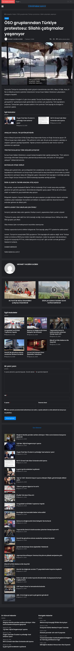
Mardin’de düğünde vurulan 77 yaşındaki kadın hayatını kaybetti (39, 569)
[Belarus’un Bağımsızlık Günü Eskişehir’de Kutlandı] (37, 323)
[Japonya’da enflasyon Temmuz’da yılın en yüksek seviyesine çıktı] (9, 558)
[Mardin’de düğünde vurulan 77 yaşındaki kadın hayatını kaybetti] (9, 572)
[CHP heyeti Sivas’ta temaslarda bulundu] (9, 589)
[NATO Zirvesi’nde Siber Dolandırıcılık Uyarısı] (43, 120)
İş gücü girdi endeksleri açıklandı (28, 469)
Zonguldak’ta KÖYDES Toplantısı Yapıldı (12, 331)
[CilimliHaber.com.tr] (37, 6)
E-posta (7, 402)
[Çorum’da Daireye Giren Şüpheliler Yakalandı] (37, 345)
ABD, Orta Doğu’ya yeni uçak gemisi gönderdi (32, 595)
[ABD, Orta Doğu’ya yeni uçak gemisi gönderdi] (9, 597)
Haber (14, 14)
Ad (5, 395)
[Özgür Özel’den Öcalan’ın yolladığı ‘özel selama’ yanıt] (10, 120)
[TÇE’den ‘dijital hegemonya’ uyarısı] (9, 446)
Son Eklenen (37, 428)
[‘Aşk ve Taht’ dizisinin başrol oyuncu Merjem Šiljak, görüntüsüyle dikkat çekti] (9, 480)
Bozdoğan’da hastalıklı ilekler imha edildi (30, 512)
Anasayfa (8, 14)
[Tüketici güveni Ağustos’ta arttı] (9, 489)
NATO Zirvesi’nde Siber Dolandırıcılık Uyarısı (31, 461)
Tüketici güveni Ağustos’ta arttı (27, 487)
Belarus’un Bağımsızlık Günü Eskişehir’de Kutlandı (37, 331)
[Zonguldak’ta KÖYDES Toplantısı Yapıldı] (14, 323)
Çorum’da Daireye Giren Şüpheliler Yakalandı (35, 353)
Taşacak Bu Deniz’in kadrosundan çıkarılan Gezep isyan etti (58, 332)
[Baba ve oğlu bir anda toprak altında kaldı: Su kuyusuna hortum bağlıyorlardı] (9, 580)
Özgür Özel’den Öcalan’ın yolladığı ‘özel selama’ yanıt (31, 1)
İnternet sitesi (42, 402)
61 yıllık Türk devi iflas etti (25, 495)
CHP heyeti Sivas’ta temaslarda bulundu (30, 586)
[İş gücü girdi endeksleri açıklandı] (9, 472)
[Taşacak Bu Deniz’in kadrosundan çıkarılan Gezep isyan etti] (60, 323)
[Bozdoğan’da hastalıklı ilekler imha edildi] (9, 515)
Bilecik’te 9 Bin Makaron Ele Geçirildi (59, 341)
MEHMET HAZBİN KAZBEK (15, 39)
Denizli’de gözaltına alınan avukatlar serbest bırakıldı (13, 353)
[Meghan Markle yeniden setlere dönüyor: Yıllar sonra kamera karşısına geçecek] (9, 437)
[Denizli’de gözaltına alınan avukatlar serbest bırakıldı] (14, 345)
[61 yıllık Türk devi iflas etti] (9, 497)
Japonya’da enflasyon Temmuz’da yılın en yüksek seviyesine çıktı (39, 555)
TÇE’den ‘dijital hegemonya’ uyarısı (28, 443)
